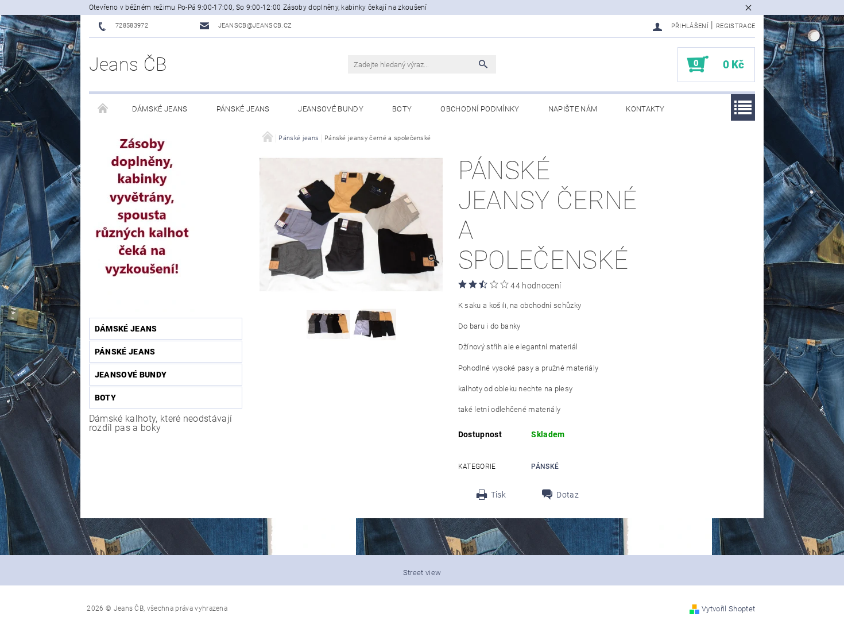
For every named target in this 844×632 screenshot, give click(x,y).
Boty (402, 109)
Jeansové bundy (330, 109)
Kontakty (645, 109)
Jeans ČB (128, 64)
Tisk (498, 494)
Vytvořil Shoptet (728, 608)
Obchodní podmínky (479, 109)
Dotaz (567, 494)
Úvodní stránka (103, 109)
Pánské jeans (243, 109)
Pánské (545, 467)
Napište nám (573, 109)
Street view (422, 572)
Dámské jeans (160, 109)
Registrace (735, 26)
